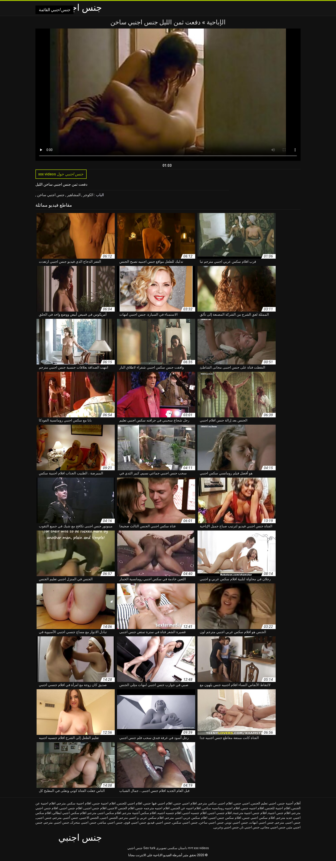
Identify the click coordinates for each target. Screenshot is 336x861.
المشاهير (73, 195)
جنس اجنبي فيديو (159, 822)
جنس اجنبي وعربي (226, 827)
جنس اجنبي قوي (135, 822)
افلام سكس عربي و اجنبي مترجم (141, 817)
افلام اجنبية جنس (104, 803)
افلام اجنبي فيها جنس (158, 803)
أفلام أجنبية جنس (289, 803)
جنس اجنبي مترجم (56, 822)
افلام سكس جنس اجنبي (225, 817)
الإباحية (215, 22)
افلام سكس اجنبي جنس (259, 817)
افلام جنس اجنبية (279, 813)
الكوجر (87, 195)
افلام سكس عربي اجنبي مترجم (186, 817)
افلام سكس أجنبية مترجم (139, 813)
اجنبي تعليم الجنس (263, 803)
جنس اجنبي (135, 848)
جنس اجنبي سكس (185, 822)
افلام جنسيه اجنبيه (169, 813)
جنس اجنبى (44, 817)
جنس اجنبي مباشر (110, 822)
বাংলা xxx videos (198, 848)
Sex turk (149, 848)
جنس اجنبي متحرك (83, 822)
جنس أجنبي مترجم (65, 817)
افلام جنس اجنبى (95, 808)
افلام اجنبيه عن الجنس (186, 808)
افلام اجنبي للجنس (129, 803)
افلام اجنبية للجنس (277, 808)
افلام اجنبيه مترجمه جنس (153, 808)
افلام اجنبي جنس (185, 803)
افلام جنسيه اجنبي (194, 813)
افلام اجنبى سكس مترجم (215, 803)
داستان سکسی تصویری (171, 848)
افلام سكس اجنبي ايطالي (69, 813)
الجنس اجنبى (109, 817)
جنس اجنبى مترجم (288, 822)
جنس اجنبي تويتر (236, 822)
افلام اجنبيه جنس (252, 808)
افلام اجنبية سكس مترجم (74, 803)
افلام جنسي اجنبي (220, 813)
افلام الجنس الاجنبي (121, 808)
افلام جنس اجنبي (71, 808)
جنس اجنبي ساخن (50, 195)
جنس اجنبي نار (250, 827)
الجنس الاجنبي (89, 817)
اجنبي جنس (242, 803)
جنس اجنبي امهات (262, 822)
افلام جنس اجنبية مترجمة (250, 813)
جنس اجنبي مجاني (273, 827)
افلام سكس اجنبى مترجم (104, 813)
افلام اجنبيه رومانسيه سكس (221, 808)
